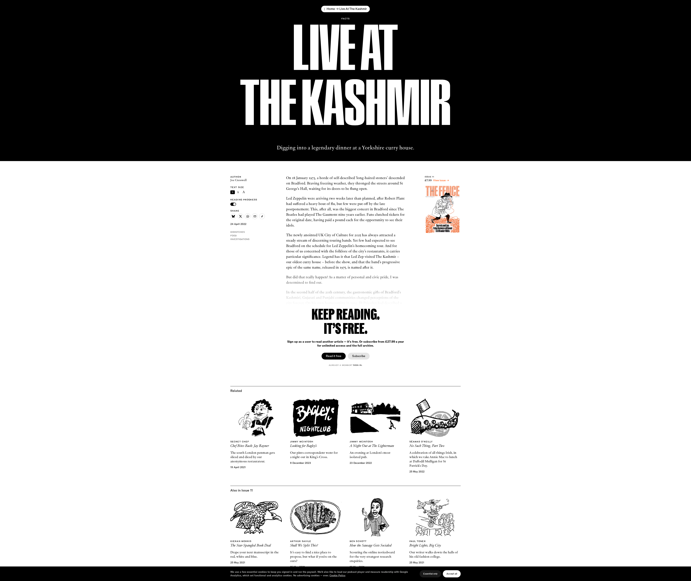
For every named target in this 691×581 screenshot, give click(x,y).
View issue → (441, 180)
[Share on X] (240, 216)
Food (233, 235)
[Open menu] (324, 9)
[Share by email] (255, 216)
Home (331, 9)
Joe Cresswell (238, 180)
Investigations (239, 239)
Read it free (333, 356)
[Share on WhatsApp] (247, 216)
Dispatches (237, 232)
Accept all (451, 573)
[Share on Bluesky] (233, 216)
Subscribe (358, 356)
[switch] (233, 204)
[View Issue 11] (443, 209)
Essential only (430, 573)
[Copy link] (262, 216)
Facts (345, 18)
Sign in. (357, 365)
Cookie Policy (337, 575)
